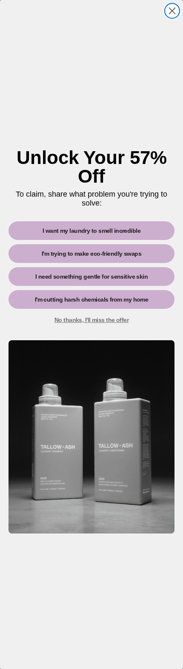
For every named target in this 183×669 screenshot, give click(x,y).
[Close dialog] (172, 10)
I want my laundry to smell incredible (91, 230)
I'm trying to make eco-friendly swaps (91, 253)
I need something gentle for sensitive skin (91, 276)
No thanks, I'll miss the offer (91, 319)
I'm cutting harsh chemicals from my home (92, 299)
